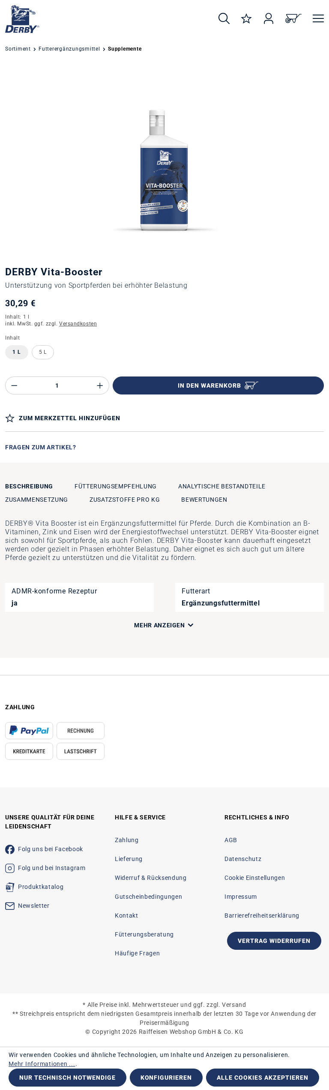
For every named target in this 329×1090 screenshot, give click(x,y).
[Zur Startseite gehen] (104, 19)
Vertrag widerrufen (274, 940)
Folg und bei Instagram (51, 867)
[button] (117, 625)
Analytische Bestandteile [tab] (222, 486)
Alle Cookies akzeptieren (262, 1077)
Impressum (240, 896)
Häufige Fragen (137, 953)
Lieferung (129, 858)
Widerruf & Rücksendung (150, 877)
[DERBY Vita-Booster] (164, 160)
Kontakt (126, 915)
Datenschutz (242, 858)
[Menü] (315, 19)
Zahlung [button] (20, 707)
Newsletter (34, 905)
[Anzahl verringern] (14, 385)
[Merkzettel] (246, 19)
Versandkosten (78, 324)
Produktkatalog (40, 886)
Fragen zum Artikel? (40, 447)
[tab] (29, 486)
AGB (230, 840)
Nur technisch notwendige (67, 1077)
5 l (43, 352)
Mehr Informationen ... (42, 1063)
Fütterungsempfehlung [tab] (116, 486)
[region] (164, 160)
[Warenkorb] (293, 19)
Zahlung (127, 840)
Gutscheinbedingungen (148, 896)
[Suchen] (224, 19)
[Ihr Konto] (268, 19)
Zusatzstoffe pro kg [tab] (125, 499)
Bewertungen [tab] (204, 499)
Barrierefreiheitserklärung (261, 915)
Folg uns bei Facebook (50, 849)
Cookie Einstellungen (254, 877)
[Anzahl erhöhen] (100, 385)
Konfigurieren (166, 1077)
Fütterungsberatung (144, 934)
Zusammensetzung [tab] (36, 499)
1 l (16, 352)
